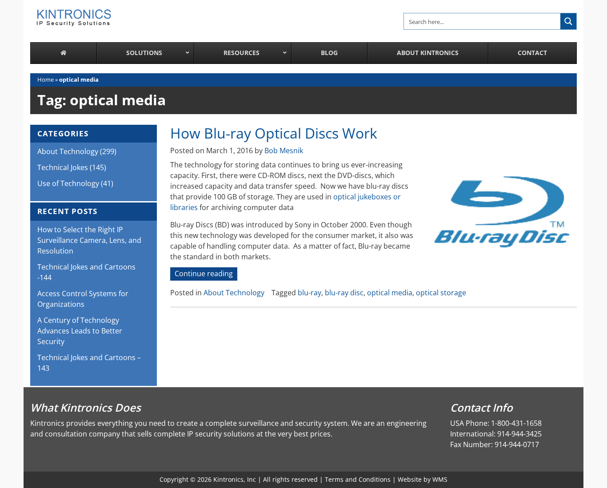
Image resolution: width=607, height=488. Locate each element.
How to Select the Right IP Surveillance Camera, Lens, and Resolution (89, 240)
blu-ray (309, 293)
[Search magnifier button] (568, 21)
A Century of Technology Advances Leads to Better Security (79, 330)
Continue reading (206, 274)
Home (45, 79)
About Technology (234, 293)
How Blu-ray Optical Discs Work (273, 133)
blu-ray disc (344, 293)
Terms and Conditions (358, 479)
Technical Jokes (62, 167)
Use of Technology (68, 183)
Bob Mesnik (283, 150)
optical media (389, 293)
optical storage (441, 293)
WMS (439, 479)
